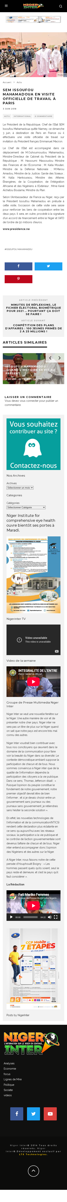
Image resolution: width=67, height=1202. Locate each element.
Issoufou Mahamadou (19, 249)
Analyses (9, 1063)
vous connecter (29, 400)
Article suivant (33, 320)
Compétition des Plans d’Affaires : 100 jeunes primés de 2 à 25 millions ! (33, 328)
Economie (10, 1068)
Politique (9, 1084)
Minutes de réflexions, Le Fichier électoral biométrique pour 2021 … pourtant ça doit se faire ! (33, 309)
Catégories (13, 503)
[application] (33, 905)
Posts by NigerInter (18, 1015)
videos (8, 1095)
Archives (12, 483)
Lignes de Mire (13, 1079)
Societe (8, 1090)
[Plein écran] (56, 917)
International (22, 116)
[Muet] (50, 917)
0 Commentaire (43, 116)
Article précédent (33, 300)
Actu (7, 116)
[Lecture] (11, 917)
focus (7, 1074)
